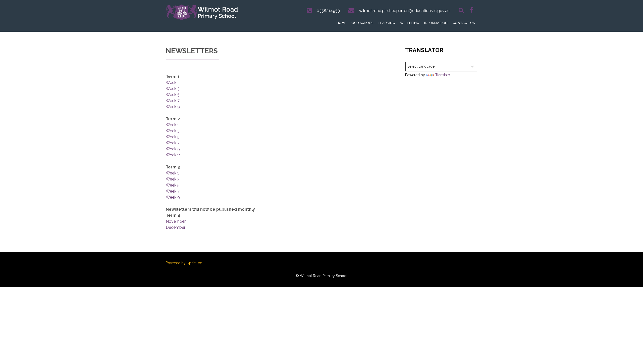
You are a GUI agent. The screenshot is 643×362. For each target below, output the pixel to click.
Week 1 (172, 82)
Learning (387, 23)
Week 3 (173, 88)
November (176, 221)
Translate (442, 75)
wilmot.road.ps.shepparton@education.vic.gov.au (404, 10)
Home (341, 23)
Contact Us (464, 23)
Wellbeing (409, 23)
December (175, 227)
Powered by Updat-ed (184, 263)
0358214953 (328, 10)
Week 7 (173, 100)
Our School (362, 23)
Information (436, 23)
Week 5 (173, 94)
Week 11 (173, 155)
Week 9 (173, 106)
